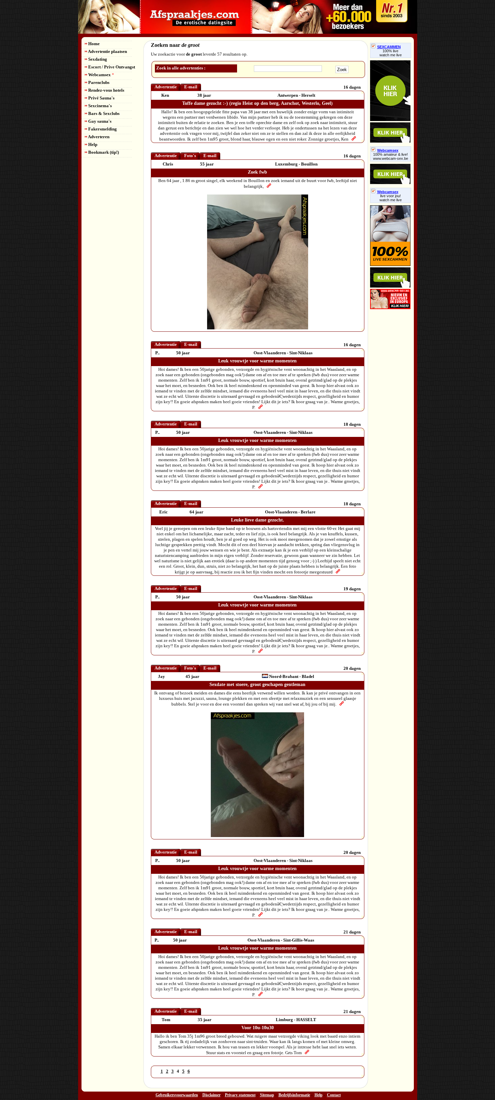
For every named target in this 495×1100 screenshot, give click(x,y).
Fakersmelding (102, 128)
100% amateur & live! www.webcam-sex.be (390, 156)
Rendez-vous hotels (105, 90)
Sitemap (267, 1095)
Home (93, 43)
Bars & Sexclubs (103, 113)
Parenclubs (98, 82)
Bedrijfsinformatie (294, 1095)
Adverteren (98, 136)
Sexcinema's (99, 105)
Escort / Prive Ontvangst (111, 66)
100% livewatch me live (391, 53)
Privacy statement (240, 1095)
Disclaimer (211, 1095)
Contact (334, 1095)
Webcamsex (100, 74)
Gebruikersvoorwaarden (177, 1095)
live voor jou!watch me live (391, 198)
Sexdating (97, 59)
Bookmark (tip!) (103, 152)
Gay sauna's (99, 121)
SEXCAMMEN (389, 47)
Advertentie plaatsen (107, 51)
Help (92, 144)
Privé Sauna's (100, 97)
